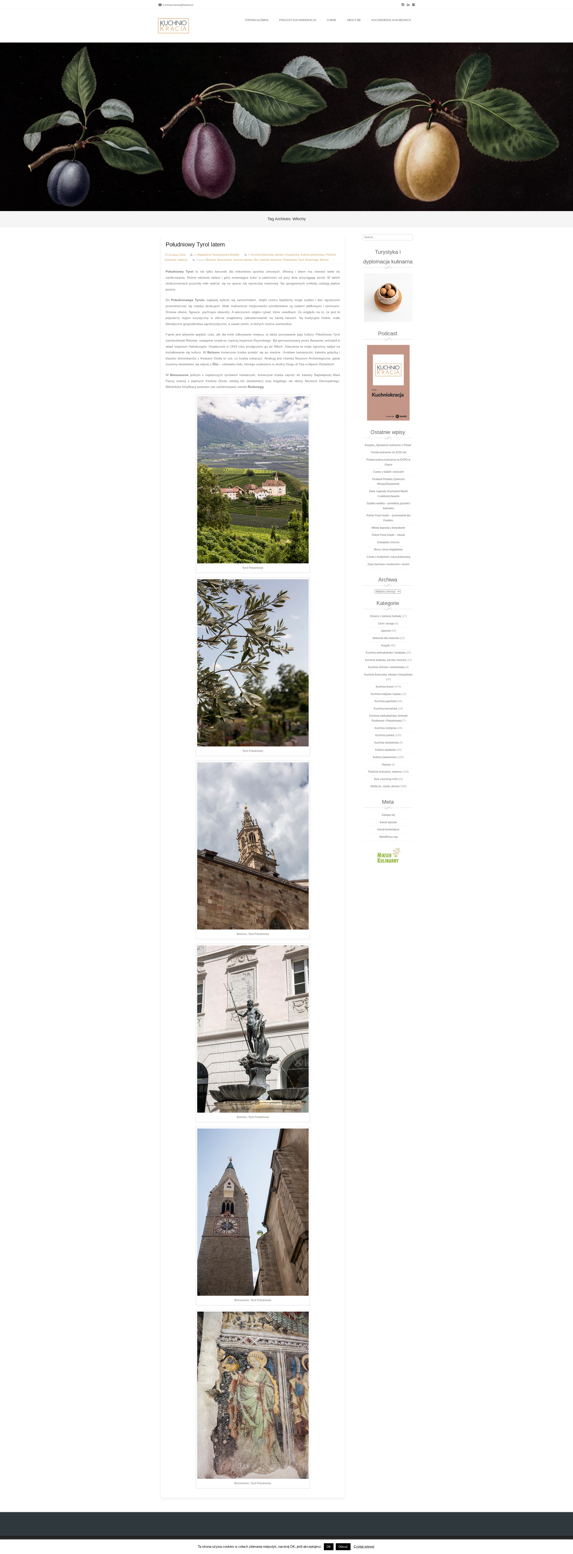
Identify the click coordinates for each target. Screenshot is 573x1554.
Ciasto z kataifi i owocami (388, 471)
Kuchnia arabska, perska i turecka (385, 660)
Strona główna (256, 20)
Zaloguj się (388, 815)
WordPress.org (388, 836)
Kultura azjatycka (385, 749)
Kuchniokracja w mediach (391, 20)
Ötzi (256, 260)
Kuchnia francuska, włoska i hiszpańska (275, 255)
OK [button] (329, 1546)
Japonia (386, 630)
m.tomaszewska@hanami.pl (177, 5)
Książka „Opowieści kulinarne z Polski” (388, 445)
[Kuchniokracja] (173, 26)
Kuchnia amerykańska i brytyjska (386, 652)
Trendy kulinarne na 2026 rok (388, 452)
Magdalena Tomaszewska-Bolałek (218, 255)
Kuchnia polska (384, 735)
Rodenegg (311, 260)
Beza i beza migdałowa (388, 549)
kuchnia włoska (242, 260)
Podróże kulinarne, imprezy (385, 771)
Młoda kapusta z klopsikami (388, 527)
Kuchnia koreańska (385, 708)
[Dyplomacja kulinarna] (388, 297)
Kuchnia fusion (385, 686)
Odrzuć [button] (343, 1546)
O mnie (331, 20)
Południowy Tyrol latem (195, 244)
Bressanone (224, 260)
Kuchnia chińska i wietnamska (386, 667)
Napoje (386, 764)
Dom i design (386, 623)
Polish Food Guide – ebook (388, 535)
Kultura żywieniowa (312, 255)
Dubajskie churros (388, 542)
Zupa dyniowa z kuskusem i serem (388, 564)
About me (354, 20)
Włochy (324, 260)
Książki (385, 645)
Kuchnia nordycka (386, 728)
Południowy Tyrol (293, 260)
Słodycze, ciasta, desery (385, 786)
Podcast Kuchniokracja (297, 20)
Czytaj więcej (364, 1546)
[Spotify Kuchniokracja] (388, 383)
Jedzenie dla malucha (385, 638)
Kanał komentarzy (388, 829)
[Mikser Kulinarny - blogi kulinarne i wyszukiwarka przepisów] (388, 855)
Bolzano (211, 260)
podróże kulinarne (271, 260)
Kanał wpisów (388, 822)
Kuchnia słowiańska (386, 742)
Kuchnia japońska (386, 701)
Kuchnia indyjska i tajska (386, 694)
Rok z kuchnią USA (385, 779)
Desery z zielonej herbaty (385, 616)
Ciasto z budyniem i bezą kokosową (388, 556)
